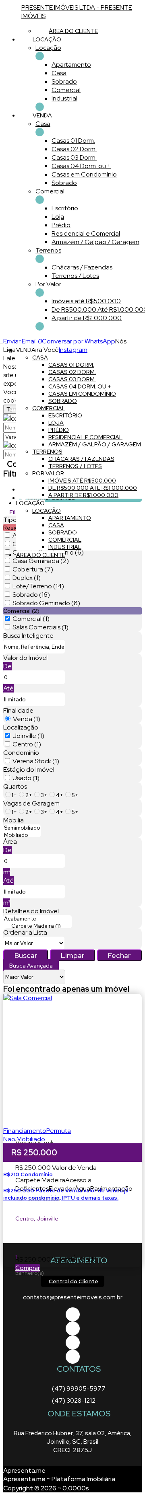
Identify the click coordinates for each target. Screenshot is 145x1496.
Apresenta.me (24, 1470)
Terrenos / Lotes (75, 275)
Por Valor (48, 284)
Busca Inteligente (28, 635)
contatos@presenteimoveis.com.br (72, 1297)
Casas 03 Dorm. (74, 157)
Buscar (25, 955)
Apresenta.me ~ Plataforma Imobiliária (59, 1479)
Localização (20, 727)
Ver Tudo (39, 56)
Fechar (119, 955)
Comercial (66, 90)
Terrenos (48, 250)
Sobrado (64, 81)
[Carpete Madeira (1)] (37, 926)
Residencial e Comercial (86, 233)
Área (10, 841)
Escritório (65, 208)
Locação (48, 47)
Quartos (15, 786)
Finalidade (18, 710)
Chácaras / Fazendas (82, 267)
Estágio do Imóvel (28, 769)
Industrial (64, 98)
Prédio (61, 225)
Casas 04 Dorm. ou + (81, 166)
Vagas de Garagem (31, 803)
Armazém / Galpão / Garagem (95, 242)
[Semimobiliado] (22, 828)
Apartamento (71, 64)
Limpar (72, 955)
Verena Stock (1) (35, 761)
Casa (59, 73)
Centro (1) (26, 744)
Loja (58, 216)
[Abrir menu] (2, 341)
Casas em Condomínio (84, 174)
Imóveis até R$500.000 (86, 301)
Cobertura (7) (32, 569)
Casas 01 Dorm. (73, 140)
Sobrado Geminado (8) (46, 603)
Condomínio (21, 752)
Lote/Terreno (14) (38, 586)
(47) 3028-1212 (73, 1401)
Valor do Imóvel (25, 657)
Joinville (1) (28, 736)
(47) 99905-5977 (79, 1389)
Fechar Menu (39, 326)
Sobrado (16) (31, 594)
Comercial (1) (31, 618)
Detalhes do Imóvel (31, 911)
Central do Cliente (73, 1281)
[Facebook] (73, 1314)
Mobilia (13, 820)
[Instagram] (73, 1357)
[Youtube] (73, 1328)
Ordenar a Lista (25, 932)
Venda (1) (26, 719)
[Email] (73, 1343)
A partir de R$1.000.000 (87, 318)
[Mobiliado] (22, 835)
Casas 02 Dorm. (74, 149)
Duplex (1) (26, 577)
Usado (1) (25, 778)
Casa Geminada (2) (40, 561)
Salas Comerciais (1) (40, 627)
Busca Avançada (31, 965)
